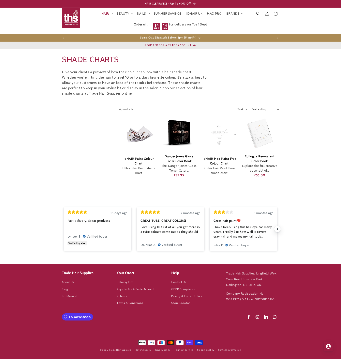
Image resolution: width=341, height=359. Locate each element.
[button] (106, 13)
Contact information (229, 349)
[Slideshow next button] (277, 229)
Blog (65, 289)
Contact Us (178, 282)
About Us (68, 282)
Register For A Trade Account (136, 289)
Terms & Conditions (130, 303)
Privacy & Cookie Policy (186, 296)
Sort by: (242, 109)
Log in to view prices (138, 182)
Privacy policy (162, 349)
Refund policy (143, 349)
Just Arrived (69, 296)
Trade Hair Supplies (120, 350)
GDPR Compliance (183, 289)
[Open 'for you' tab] (328, 346)
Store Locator (180, 303)
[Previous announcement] (63, 37)
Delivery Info (125, 282)
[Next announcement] (277, 37)
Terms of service (183, 349)
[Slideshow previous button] (63, 229)
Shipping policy (205, 349)
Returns (122, 296)
